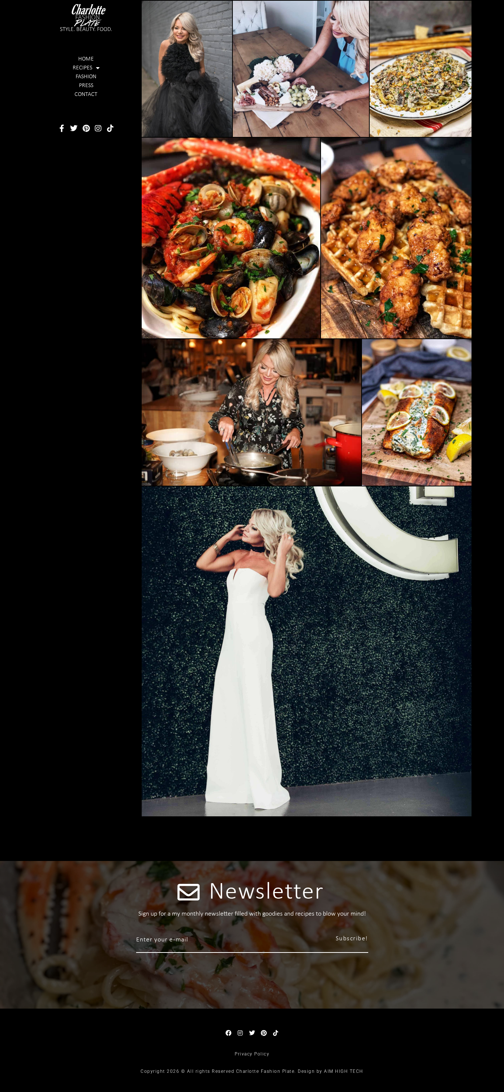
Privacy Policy (252, 1054)
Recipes (82, 68)
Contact (86, 94)
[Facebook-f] (62, 128)
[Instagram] (98, 128)
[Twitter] (74, 128)
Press (86, 86)
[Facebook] (228, 1033)
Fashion (86, 77)
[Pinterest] (86, 128)
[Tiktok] (110, 128)
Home (86, 59)
